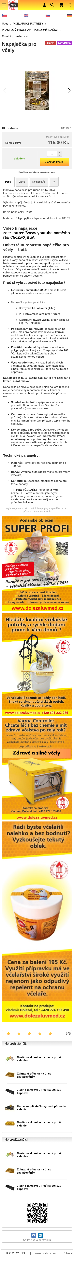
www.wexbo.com (45, 1253)
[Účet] (44, 5)
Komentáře (38, 181)
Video (22, 181)
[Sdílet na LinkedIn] (40, 1235)
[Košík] (61, 5)
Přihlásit (68, 1253)
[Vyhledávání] (52, 5)
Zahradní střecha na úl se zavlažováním (34, 1075)
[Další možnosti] (70, 5)
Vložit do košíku (54, 161)
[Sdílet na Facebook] (33, 1235)
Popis (8, 181)
